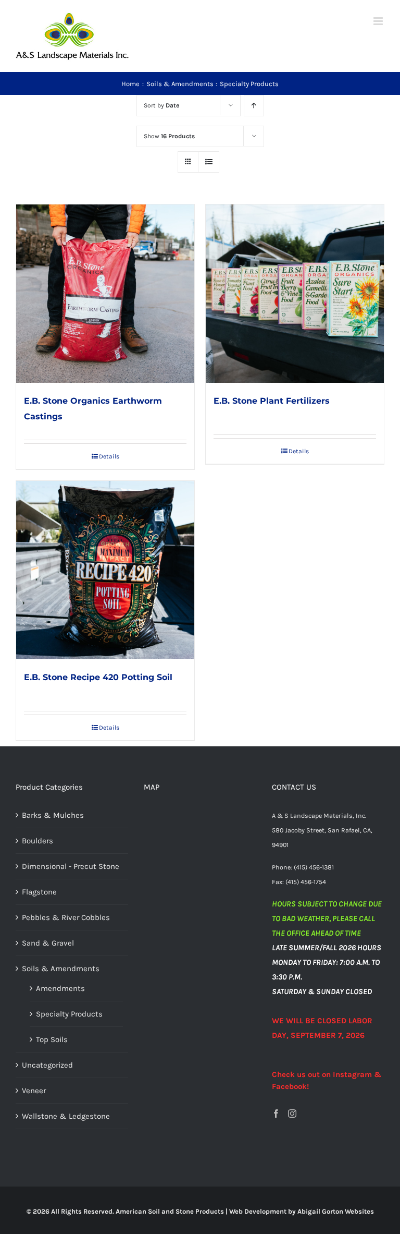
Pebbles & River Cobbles (66, 917)
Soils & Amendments (60, 968)
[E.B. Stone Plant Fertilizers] (295, 293)
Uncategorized (47, 1065)
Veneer (34, 1090)
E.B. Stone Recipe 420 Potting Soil (98, 677)
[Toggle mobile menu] (378, 21)
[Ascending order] (254, 105)
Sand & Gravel (48, 943)
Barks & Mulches (53, 815)
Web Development (257, 1211)
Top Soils (52, 1039)
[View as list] (208, 162)
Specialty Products (69, 1014)
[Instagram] (292, 1113)
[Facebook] (276, 1113)
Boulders (37, 840)
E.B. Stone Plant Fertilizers (272, 401)
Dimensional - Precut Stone (70, 866)
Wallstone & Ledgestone (66, 1116)
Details (109, 456)
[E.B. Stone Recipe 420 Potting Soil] (105, 570)
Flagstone (39, 892)
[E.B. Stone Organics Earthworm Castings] (105, 293)
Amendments (60, 988)
